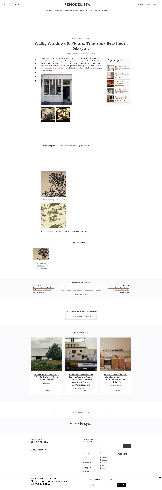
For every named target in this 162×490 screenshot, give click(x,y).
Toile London (50, 231)
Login (154, 4)
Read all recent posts (81, 412)
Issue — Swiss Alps (84, 38)
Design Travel (59, 10)
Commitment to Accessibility (87, 468)
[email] (35, 76)
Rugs (63, 290)
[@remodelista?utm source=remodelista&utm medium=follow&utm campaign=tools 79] (4, 4)
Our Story (97, 10)
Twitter (104, 465)
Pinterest (104, 457)
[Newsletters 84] (18, 4)
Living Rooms (98, 285)
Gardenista (104, 10)
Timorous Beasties (61, 58)
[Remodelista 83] (16, 4)
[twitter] (35, 72)
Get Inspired (50, 10)
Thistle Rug (41, 266)
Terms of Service (87, 462)
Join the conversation (82, 316)
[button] (141, 4)
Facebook (104, 462)
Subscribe (121, 485)
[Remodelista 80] (7, 4)
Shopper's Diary (78, 290)
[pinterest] (35, 68)
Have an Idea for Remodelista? (87, 472)
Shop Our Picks (79, 10)
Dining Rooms (78, 285)
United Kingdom (89, 290)
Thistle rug (50, 200)
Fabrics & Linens (88, 285)
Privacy (84, 464)
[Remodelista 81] (10, 4)
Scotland (74, 38)
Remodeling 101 (69, 10)
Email (103, 468)
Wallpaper (98, 290)
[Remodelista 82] (13, 4)
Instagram (104, 460)
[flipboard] (35, 59)
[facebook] (35, 63)
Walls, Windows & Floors (66, 285)
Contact (85, 459)
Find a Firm (89, 10)
